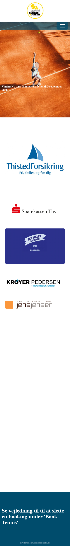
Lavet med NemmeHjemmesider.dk (35, 543)
